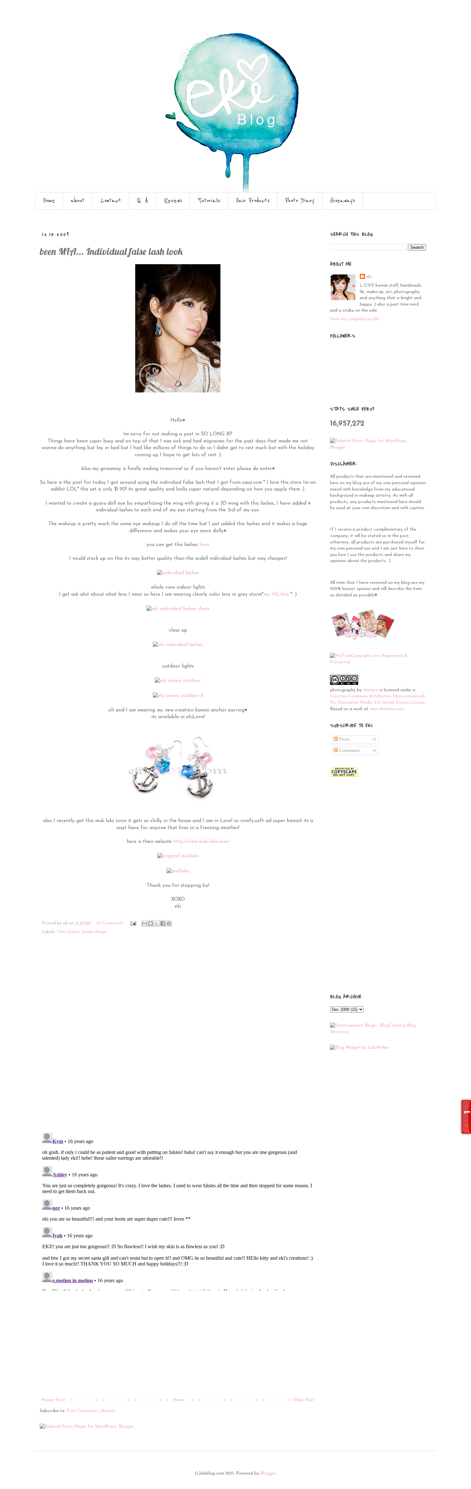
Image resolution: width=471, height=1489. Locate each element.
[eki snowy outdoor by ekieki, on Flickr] (178, 680)
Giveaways (342, 201)
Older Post (303, 1400)
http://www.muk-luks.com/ (201, 841)
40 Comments (109, 923)
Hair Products (252, 201)
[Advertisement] (178, 1348)
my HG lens (276, 594)
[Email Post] (132, 923)
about (78, 201)
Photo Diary (299, 201)
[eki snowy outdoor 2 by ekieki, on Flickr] (178, 695)
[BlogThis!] (150, 923)
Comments (349, 750)
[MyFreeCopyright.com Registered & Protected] (378, 662)
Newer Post (53, 1400)
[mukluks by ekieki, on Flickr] (178, 871)
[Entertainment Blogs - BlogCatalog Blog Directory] (378, 1032)
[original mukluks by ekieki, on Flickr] (178, 856)
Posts (344, 739)
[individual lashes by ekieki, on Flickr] (178, 573)
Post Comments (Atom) (90, 1411)
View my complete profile (355, 319)
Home (49, 201)
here (204, 544)
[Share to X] (156, 923)
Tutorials (209, 201)
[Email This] (144, 923)
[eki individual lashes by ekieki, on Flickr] (177, 644)
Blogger (268, 1473)
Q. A (142, 201)
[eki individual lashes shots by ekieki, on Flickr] (178, 608)
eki (369, 276)
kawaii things (94, 932)
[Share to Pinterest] (169, 923)
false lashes (68, 932)
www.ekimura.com (387, 709)
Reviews (173, 201)
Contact (111, 201)
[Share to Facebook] (163, 923)
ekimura (370, 690)
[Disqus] (178, 1038)
